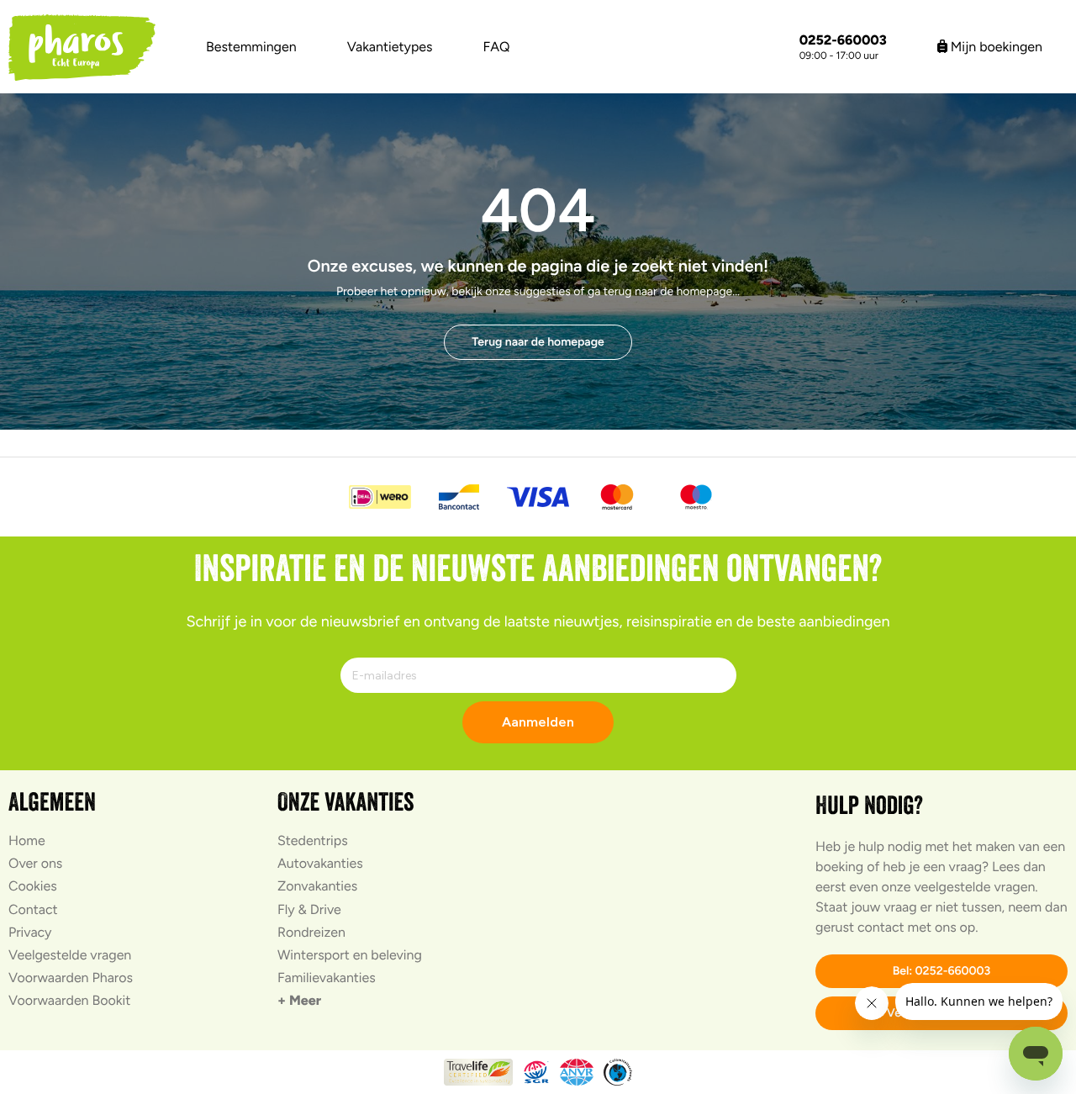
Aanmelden (538, 722)
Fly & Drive (309, 909)
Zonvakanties (317, 886)
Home (26, 840)
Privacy (29, 932)
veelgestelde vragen (974, 887)
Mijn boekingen (994, 47)
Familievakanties (326, 978)
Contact (33, 909)
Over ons (35, 863)
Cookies (32, 886)
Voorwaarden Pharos (70, 978)
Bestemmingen (251, 47)
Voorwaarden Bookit (69, 1000)
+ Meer (299, 1000)
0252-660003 (843, 40)
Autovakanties (320, 863)
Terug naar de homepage (538, 342)
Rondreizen (311, 932)
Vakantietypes (390, 47)
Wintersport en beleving (349, 955)
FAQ (496, 47)
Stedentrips (312, 840)
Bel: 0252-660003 (942, 971)
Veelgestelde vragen (69, 955)
